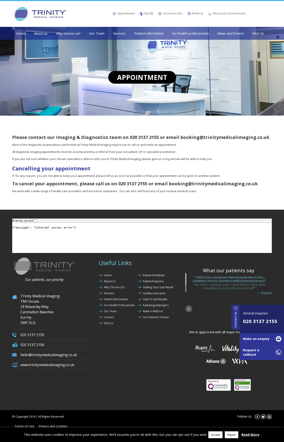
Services (119, 33)
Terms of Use (24, 422)
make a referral (153, 311)
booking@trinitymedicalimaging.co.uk (224, 137)
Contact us (235, 319)
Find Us (258, 33)
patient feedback (153, 275)
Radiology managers (156, 305)
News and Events (230, 33)
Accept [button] (215, 435)
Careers (109, 317)
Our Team (97, 33)
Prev (188, 305)
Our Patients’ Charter (156, 317)
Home (21, 33)
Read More (250, 434)
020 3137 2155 (260, 321)
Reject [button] (231, 435)
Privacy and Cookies (53, 422)
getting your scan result (158, 287)
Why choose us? (68, 33)
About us (40, 33)
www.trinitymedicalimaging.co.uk (47, 364)
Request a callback (251, 352)
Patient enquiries (153, 281)
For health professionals (190, 33)
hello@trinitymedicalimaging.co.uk (48, 354)
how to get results (155, 299)
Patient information (149, 33)
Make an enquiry (256, 339)
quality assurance (154, 293)
